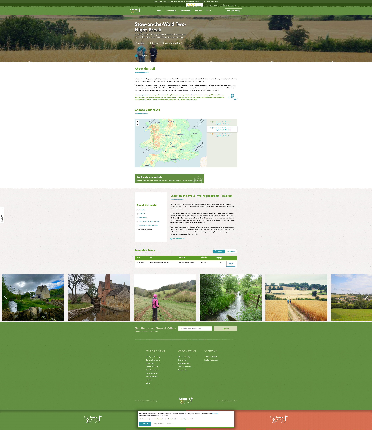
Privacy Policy (153, 331)
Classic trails (150, 363)
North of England (152, 373)
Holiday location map (153, 357)
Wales (148, 383)
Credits (217, 401)
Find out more (231, 264)
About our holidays (184, 357)
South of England (151, 376)
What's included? (183, 363)
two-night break (143, 95)
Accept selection (158, 424)
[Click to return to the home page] (135, 11)
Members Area (225, 5)
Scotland (149, 380)
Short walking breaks (153, 360)
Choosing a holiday (152, 370)
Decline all (170, 424)
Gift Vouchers (185, 10)
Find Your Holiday (233, 10)
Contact (234, 5)
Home (159, 10)
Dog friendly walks (152, 367)
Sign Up (226, 328)
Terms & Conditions (184, 367)
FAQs (208, 10)
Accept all (145, 424)
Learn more (215, 413)
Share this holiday (179, 239)
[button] (137, 121)
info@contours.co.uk (211, 360)
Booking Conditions (212, 5)
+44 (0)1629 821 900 (210, 357)
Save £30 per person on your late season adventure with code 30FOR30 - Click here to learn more (186, 2)
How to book (182, 360)
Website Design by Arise (229, 401)
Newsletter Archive (141, 331)
